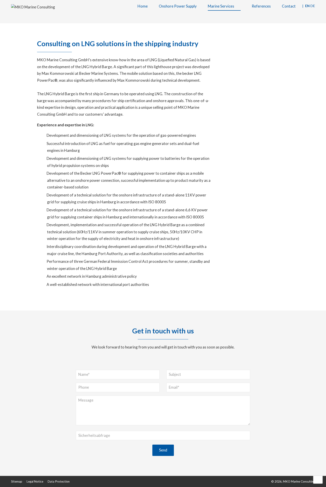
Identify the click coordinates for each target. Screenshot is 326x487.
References (261, 6)
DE (312, 6)
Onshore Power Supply (178, 6)
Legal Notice (35, 481)
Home (142, 6)
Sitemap (16, 481)
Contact (289, 6)
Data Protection (59, 481)
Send (163, 450)
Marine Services (221, 6)
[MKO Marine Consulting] (33, 6)
